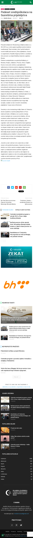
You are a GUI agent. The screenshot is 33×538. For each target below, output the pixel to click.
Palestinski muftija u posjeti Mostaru (12, 351)
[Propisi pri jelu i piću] (5, 430)
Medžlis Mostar (7, 18)
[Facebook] (12, 525)
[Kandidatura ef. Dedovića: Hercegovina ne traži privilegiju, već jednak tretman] (5, 234)
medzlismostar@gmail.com (21, 513)
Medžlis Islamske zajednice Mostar (16, 387)
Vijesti (2, 9)
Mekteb (3, 476)
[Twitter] (21, 525)
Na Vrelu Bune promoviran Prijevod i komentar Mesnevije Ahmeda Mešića (8, 202)
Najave (3, 466)
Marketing (19, 531)
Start (2, 6)
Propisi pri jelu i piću (16, 428)
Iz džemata (4, 474)
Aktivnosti (7, 9)
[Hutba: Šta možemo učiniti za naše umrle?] (5, 438)
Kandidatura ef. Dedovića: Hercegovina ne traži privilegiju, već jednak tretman (20, 234)
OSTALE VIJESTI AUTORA (22, 210)
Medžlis (7, 531)
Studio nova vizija (24, 536)
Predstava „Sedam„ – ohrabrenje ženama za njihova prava (26, 202)
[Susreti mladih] (16, 170)
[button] (30, 2)
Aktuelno (3, 469)
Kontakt (25, 531)
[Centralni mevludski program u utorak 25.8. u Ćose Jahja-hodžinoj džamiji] (5, 216)
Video (2, 471)
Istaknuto (12, 9)
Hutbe (2, 479)
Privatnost (13, 531)
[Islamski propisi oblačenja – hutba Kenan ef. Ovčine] (5, 447)
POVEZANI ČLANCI (7, 210)
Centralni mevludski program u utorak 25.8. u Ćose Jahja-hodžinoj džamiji (20, 216)
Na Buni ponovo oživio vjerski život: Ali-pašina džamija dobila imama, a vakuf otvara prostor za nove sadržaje (20, 328)
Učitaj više (16, 377)
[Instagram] (16, 525)
